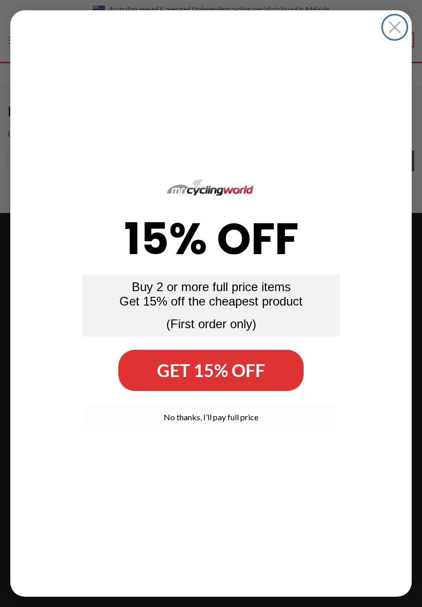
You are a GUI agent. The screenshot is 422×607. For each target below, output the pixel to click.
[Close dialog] (395, 27)
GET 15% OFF (211, 370)
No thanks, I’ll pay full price (211, 417)
